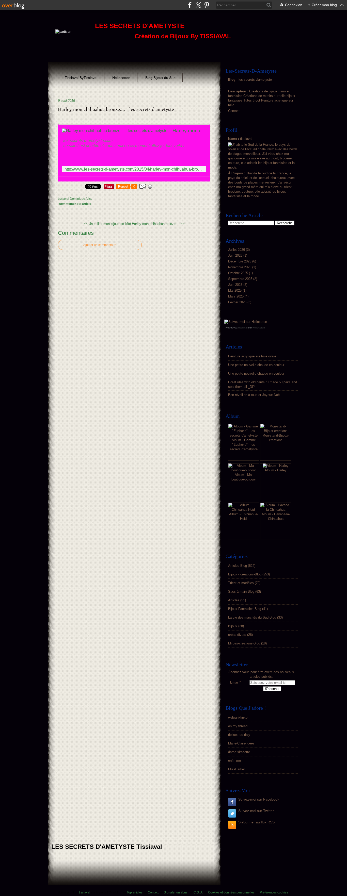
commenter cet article (75, 204)
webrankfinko (237, 717)
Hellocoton (259, 327)
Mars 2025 (236, 296)
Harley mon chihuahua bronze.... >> (158, 224)
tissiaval (242, 327)
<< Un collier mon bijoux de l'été (107, 224)
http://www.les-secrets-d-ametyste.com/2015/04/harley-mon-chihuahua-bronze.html (134, 169)
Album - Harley (276, 470)
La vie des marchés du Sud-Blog (252, 617)
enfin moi (235, 760)
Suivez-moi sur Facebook (258, 799)
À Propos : (237, 173)
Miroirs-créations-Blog (244, 643)
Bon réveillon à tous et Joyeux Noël (254, 395)
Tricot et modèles (241, 583)
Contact (234, 111)
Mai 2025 (235, 290)
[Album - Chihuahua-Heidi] (243, 509)
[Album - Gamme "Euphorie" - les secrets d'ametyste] (243, 435)
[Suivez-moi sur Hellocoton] (245, 322)
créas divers (237, 635)
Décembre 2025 (240, 261)
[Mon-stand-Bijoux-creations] (275, 431)
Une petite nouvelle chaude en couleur (256, 365)
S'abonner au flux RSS (256, 822)
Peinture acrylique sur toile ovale (252, 356)
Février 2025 (237, 302)
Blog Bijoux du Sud (160, 78)
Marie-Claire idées (241, 743)
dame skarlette (239, 752)
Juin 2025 (235, 285)
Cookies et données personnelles (231, 892)
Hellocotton (121, 78)
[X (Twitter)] (198, 5)
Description (237, 91)
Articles (233, 600)
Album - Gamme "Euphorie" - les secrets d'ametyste (244, 444)
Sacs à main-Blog (241, 591)
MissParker (236, 769)
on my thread (237, 726)
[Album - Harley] (276, 466)
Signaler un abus (176, 892)
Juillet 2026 (237, 250)
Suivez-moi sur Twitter (256, 811)
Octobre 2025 (238, 273)
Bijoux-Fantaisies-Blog (244, 609)
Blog (231, 79)
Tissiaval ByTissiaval (81, 78)
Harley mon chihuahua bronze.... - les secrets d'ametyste (116, 109)
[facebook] (190, 5)
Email (234, 682)
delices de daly (239, 735)
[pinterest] (206, 5)
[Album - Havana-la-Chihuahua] (275, 509)
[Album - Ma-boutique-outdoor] (243, 470)
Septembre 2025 (240, 279)
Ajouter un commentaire (99, 245)
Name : (234, 139)
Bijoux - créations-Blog (244, 574)
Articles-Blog (237, 566)
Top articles (135, 892)
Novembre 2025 (240, 267)
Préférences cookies (274, 892)
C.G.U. (198, 892)
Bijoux (232, 626)
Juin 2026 (235, 255)
